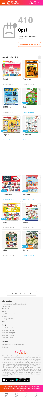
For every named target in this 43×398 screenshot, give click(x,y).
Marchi (4, 311)
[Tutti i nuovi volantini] (39, 57)
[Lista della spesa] (35, 2)
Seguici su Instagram (8, 333)
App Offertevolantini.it (9, 314)
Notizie (4, 321)
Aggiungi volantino (8, 319)
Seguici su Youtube (8, 335)
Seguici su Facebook (8, 330)
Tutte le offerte (6, 309)
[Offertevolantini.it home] (13, 3)
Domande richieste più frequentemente (14, 304)
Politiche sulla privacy (23, 388)
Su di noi (4, 316)
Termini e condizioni (9, 388)
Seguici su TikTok (7, 337)
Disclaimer (35, 386)
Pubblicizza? (6, 306)
